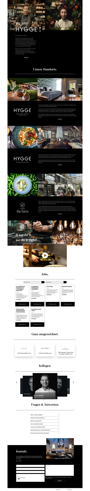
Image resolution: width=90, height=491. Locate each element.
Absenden (60, 480)
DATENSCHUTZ (69, 489)
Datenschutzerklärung (59, 477)
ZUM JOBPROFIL (18, 299)
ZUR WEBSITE (60, 119)
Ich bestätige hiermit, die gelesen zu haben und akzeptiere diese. (59, 478)
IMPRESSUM (58, 489)
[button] (16, 382)
